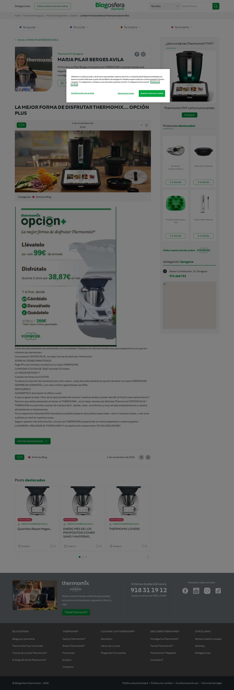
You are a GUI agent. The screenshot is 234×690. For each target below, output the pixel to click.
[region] (118, 85)
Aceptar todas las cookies (152, 93)
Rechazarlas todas (126, 93)
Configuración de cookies (82, 93)
